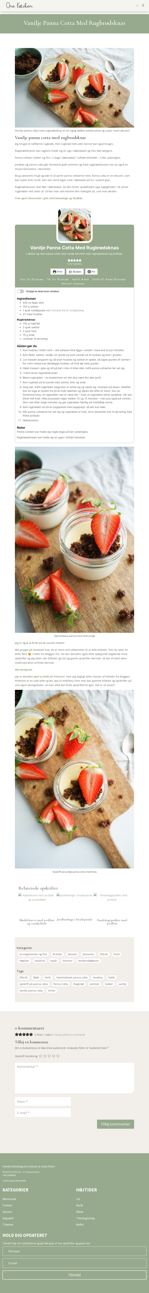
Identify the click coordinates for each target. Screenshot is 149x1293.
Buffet (80, 1224)
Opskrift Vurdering (26, 1056)
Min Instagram (23, 669)
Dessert (72, 954)
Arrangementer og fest (33, 954)
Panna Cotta (60, 984)
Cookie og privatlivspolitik (14, 1180)
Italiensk (40, 960)
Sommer (68, 960)
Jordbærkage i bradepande (74, 919)
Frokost (7, 1205)
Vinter (51, 990)
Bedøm (76, 271)
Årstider (57, 954)
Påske (79, 1212)
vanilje (122, 984)
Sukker (109, 984)
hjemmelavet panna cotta (72, 977)
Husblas (98, 977)
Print (59, 271)
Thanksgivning (85, 1218)
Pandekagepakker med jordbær (112, 921)
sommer (94, 984)
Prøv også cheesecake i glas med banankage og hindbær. (49, 198)
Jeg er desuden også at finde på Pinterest (40, 676)
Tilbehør (8, 1224)
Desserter (88, 954)
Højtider (24, 960)
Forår (117, 954)
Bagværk (8, 1218)
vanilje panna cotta (31, 990)
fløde (36, 977)
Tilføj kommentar (115, 1124)
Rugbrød (78, 984)
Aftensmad (9, 1199)
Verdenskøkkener (88, 960)
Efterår (104, 954)
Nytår (53, 960)
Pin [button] (93, 271)
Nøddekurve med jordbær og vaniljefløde (37, 921)
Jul (78, 1199)
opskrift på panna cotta (33, 984)
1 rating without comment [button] (68, 1034)
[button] (69, 260)
